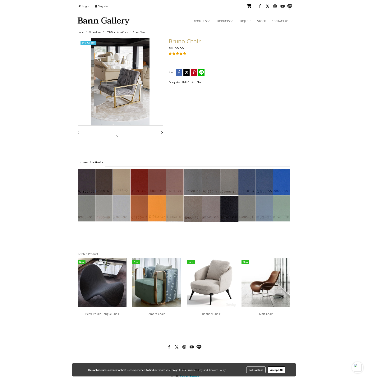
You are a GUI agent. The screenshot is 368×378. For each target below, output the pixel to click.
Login (85, 6)
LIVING (186, 82)
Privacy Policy (194, 369)
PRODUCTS (223, 21)
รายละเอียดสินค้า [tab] (91, 162)
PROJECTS (245, 21)
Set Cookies (256, 369)
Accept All (276, 369)
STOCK (261, 21)
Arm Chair (196, 82)
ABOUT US (201, 21)
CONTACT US (280, 21)
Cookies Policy (217, 369)
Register (102, 6)
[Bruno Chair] (120, 82)
